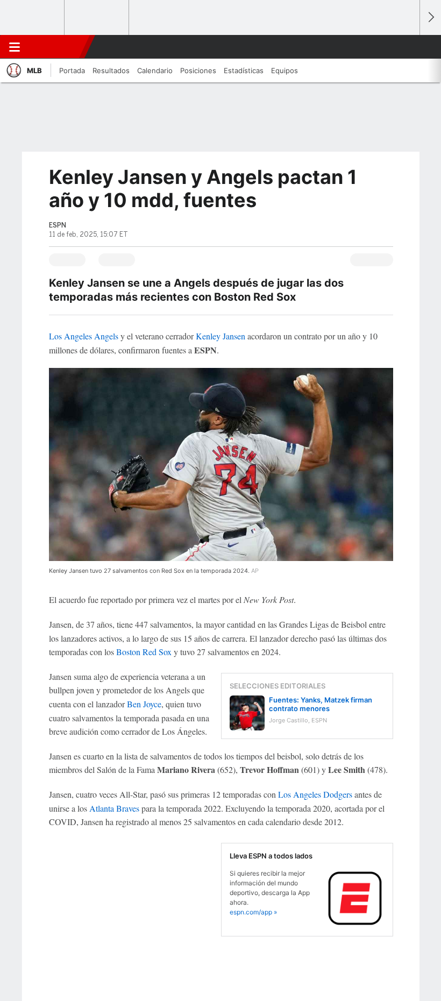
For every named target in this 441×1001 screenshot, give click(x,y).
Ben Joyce (144, 703)
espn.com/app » (253, 912)
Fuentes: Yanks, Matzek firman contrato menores (320, 704)
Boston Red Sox (144, 651)
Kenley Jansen (220, 336)
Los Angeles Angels (83, 336)
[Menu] (14, 47)
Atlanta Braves (114, 808)
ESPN (55, 47)
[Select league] (32, 18)
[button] (405, 47)
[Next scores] (430, 17)
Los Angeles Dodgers (315, 794)
